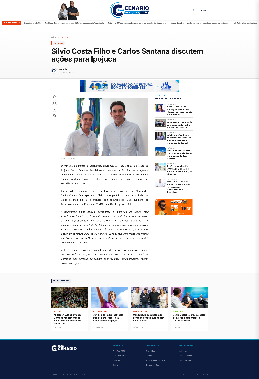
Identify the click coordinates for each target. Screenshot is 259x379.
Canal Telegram (185, 356)
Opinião (116, 365)
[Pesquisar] (193, 10)
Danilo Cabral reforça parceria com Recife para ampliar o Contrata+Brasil (189, 318)
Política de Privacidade (155, 360)
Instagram (183, 351)
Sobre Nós (150, 351)
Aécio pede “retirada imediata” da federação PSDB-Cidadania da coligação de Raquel (179, 139)
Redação (63, 69)
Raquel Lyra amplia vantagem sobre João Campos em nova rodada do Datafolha (179, 111)
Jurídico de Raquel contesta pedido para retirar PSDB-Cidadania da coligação (108, 318)
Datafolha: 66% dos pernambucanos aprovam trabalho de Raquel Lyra (127, 23)
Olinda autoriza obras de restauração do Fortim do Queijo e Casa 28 (179, 125)
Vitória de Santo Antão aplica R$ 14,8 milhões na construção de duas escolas (179, 154)
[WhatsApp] (54, 96)
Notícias (64, 37)
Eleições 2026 (119, 351)
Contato (149, 356)
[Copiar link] (54, 115)
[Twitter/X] (54, 109)
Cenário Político (119, 356)
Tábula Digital (202, 375)
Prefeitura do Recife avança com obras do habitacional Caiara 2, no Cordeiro (179, 170)
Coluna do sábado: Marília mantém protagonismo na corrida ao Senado (189, 23)
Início (54, 37)
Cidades (116, 360)
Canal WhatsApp (186, 360)
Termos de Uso (152, 365)
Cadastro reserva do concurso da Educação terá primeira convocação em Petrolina (178, 187)
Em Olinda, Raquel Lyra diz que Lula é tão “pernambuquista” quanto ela (64, 23)
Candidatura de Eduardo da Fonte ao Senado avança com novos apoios (148, 318)
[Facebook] (54, 102)
